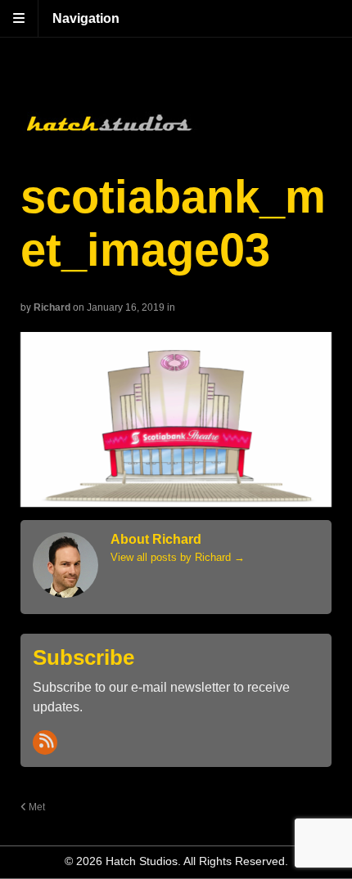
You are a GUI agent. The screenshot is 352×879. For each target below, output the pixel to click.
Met (35, 806)
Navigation (86, 18)
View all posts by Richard (178, 557)
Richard (52, 307)
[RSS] (45, 742)
